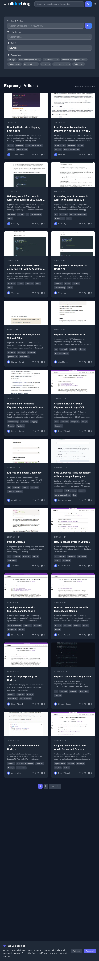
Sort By (13, 43)
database (11, 353)
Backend (63, 349)
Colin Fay (15, 224)
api (56, 214)
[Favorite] (38, 154)
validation (66, 561)
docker (10, 145)
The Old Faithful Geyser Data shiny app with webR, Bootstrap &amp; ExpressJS (24, 269)
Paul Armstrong (64, 500)
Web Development (29, 60)
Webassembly (36, 214)
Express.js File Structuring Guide (72, 676)
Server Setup (12, 699)
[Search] (88, 4)
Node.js (11, 149)
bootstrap (11, 284)
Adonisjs (11, 764)
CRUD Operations (14, 625)
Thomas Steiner (17, 155)
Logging (34, 422)
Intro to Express (16, 542)
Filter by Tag (16, 32)
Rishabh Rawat (17, 362)
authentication (60, 145)
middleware (82, 556)
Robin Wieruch (64, 431)
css (46, 64)
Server (57, 630)
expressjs (19, 145)
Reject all (76, 951)
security (58, 149)
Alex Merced (63, 362)
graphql (58, 768)
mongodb (37, 625)
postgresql (75, 422)
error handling (13, 422)
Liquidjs (25, 487)
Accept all (90, 951)
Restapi (76, 284)
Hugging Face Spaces (34, 145)
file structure (84, 691)
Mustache (34, 487)
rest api (84, 422)
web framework (25, 699)
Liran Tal (61, 155)
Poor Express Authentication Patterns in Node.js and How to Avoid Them (71, 131)
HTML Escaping (70, 491)
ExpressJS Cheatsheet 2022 (69, 334)
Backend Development (25, 764)
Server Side (24, 357)
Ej (9, 487)
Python (14, 64)
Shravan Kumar (64, 704)
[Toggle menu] (4, 4)
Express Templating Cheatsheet (24, 472)
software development (74, 60)
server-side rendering (62, 495)
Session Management (71, 149)
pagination (31, 353)
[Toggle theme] (95, 4)
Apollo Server (60, 764)
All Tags (12, 60)
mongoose (12, 630)
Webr (10, 218)
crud (56, 422)
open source (62, 64)
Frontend (30, 64)
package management (78, 214)
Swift (78, 64)
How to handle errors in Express (72, 542)
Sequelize (58, 426)
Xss (74, 495)
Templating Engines (15, 491)
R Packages (59, 218)
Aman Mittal (16, 773)
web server (12, 561)
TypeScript (20, 426)
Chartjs (20, 284)
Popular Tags (16, 55)
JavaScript (51, 60)
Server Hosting (22, 149)
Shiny (38, 284)
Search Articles (17, 21)
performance (12, 357)
